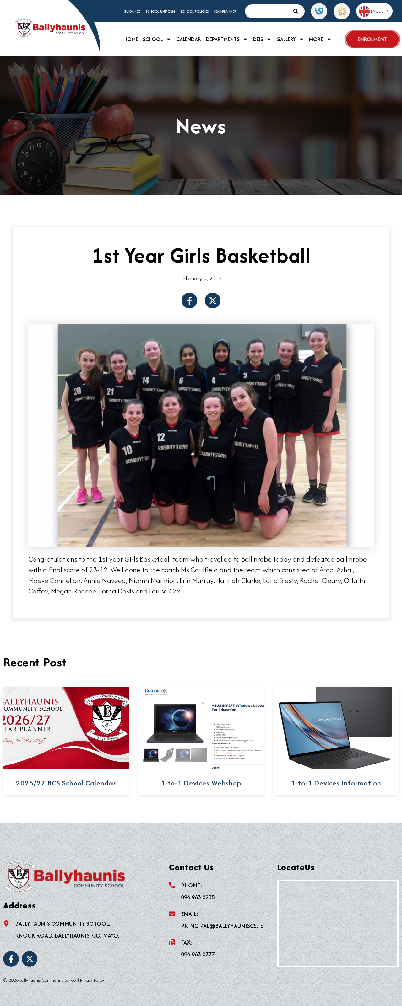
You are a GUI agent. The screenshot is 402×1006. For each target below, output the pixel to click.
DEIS (258, 39)
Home (131, 39)
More (316, 39)
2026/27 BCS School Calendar (66, 783)
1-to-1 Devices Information (336, 783)
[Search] (297, 11)
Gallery (286, 39)
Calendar (188, 39)
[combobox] (267, 11)
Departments (222, 39)
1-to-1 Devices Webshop (201, 783)
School (153, 39)
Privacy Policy (92, 980)
